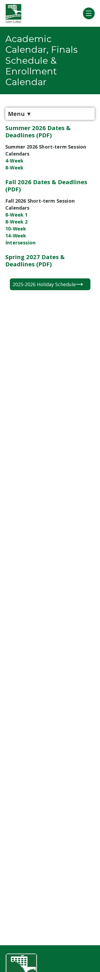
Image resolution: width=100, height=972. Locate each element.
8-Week (14, 167)
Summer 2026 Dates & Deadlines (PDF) (38, 131)
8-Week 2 (16, 221)
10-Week (15, 228)
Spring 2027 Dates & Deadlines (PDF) (35, 260)
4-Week (14, 160)
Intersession (20, 242)
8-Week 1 (16, 214)
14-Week (15, 235)
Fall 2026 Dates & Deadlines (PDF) (46, 185)
